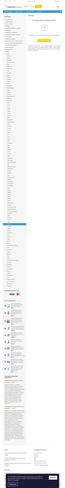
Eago (8, 75)
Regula (9, 192)
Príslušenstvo (8, 49)
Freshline (9, 143)
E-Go (8, 137)
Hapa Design (10, 88)
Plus (8, 175)
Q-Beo (9, 190)
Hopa (8, 90)
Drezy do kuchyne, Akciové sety (13, 41)
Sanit (8, 258)
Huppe (8, 92)
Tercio (9, 224)
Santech (9, 262)
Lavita (8, 239)
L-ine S (9, 154)
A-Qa (8, 105)
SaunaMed (10, 269)
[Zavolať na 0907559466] (7, 1)
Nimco (8, 243)
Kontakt (36, 457)
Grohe (8, 81)
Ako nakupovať (31, 1)
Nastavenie (12, 484)
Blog (35, 459)
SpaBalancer (10, 275)
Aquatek (9, 60)
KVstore (9, 237)
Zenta (8, 230)
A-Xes (8, 107)
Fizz (8, 141)
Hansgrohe (10, 85)
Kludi (8, 102)
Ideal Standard (11, 96)
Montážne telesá (11, 162)
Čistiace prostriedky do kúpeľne (13, 43)
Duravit (9, 73)
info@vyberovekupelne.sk (13, 473)
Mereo (8, 241)
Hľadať (38, 6)
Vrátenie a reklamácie (40, 461)
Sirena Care (10, 203)
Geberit (9, 79)
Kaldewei (9, 98)
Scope (8, 196)
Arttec (8, 58)
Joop (8, 145)
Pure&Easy (10, 181)
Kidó (8, 147)
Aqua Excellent (11, 62)
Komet (9, 149)
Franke (8, 77)
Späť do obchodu (44, 40)
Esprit (8, 139)
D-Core (9, 128)
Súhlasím (53, 478)
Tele (8, 222)
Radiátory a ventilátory (11, 32)
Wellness (7, 26)
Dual (8, 132)
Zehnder (9, 286)
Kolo (8, 234)
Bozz (8, 124)
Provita (9, 179)
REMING (9, 254)
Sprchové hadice (11, 209)
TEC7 (8, 277)
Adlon (8, 109)
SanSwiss (9, 264)
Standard (9, 213)
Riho (8, 256)
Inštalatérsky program (11, 45)
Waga (8, 228)
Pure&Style (10, 186)
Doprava (36, 455)
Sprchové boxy (9, 19)
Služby (7, 51)
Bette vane (10, 68)
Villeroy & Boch (11, 279)
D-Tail (8, 130)
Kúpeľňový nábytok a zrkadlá (13, 28)
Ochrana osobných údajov (41, 465)
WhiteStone (10, 284)
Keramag (9, 100)
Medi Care (10, 160)
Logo (8, 156)
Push (8, 188)
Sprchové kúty (9, 22)
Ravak (8, 252)
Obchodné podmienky (40, 463)
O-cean (9, 171)
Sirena (9, 200)
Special (9, 205)
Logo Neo (9, 158)
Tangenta (9, 217)
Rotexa (9, 194)
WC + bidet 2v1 (11, 281)
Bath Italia (9, 66)
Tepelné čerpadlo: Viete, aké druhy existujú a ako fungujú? (18, 464)
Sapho (8, 266)
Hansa (8, 83)
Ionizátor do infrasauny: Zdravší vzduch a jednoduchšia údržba (15, 458)
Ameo (8, 113)
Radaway (9, 249)
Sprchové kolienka (12, 211)
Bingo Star (10, 119)
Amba (8, 111)
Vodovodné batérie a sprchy (12, 34)
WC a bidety (8, 36)
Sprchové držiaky (11, 207)
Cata (8, 71)
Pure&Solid (10, 183)
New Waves (10, 169)
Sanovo (9, 56)
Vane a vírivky (9, 24)
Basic (8, 117)
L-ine (8, 151)
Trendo (9, 226)
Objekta (9, 173)
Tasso (8, 220)
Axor (8, 64)
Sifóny (9, 198)
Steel (8, 215)
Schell (8, 271)
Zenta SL (9, 232)
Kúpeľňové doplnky (10, 39)
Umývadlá (8, 30)
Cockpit (9, 126)
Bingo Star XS (10, 122)
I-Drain (9, 94)
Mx (8, 164)
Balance (9, 115)
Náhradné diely (9, 47)
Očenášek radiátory (12, 245)
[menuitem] (8, 11)
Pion (8, 247)
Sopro (8, 273)
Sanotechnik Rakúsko (12, 260)
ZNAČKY (7, 54)
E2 (8, 134)
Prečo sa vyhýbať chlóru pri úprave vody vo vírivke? (16, 453)
